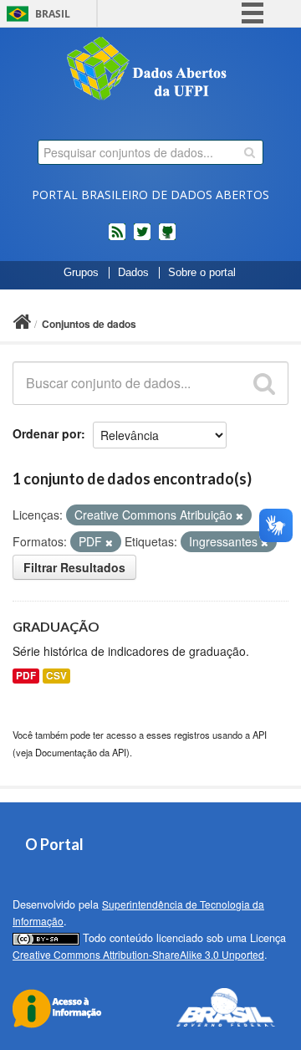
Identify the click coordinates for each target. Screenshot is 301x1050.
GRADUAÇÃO (56, 626)
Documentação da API (80, 752)
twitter (142, 238)
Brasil (52, 14)
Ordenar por (47, 433)
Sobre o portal (202, 273)
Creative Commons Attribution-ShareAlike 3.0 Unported (138, 954)
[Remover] (239, 515)
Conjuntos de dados (89, 323)
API (260, 734)
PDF (26, 675)
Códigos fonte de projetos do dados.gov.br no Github (167, 238)
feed (117, 238)
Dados (133, 273)
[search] (249, 152)
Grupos (81, 273)
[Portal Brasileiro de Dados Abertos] (150, 70)
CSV (56, 675)
